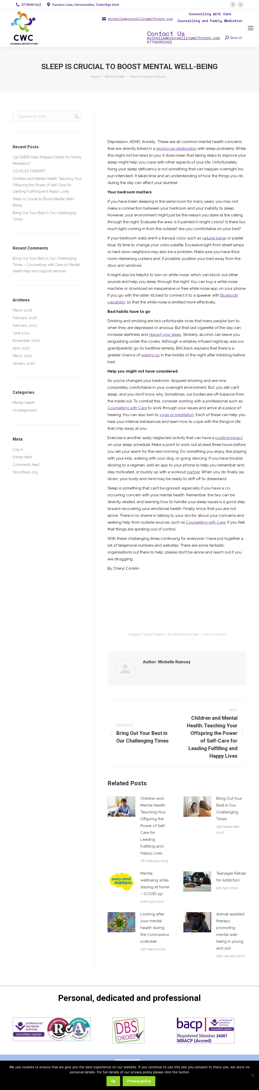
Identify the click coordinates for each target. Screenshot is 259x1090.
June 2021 (21, 333)
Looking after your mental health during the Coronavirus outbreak (154, 928)
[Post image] (121, 806)
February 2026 (25, 318)
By (183, 634)
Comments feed (26, 465)
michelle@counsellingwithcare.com (140, 19)
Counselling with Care (127, 408)
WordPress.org (25, 472)
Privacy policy (139, 1081)
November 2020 (26, 341)
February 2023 (25, 325)
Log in (18, 449)
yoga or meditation (177, 415)
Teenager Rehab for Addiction (231, 876)
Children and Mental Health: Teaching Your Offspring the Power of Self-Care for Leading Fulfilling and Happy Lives (153, 825)
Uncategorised (25, 410)
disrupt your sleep (165, 334)
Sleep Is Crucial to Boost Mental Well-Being (44, 202)
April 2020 (21, 348)
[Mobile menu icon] (250, 28)
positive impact (229, 438)
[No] (252, 1075)
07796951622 (31, 5)
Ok (113, 1081)
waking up (150, 355)
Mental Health (153, 634)
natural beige (214, 238)
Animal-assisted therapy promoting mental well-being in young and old (230, 931)
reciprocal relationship (176, 148)
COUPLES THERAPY (29, 171)
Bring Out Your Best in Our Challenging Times (229, 808)
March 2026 (22, 310)
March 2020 (22, 356)
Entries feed (22, 457)
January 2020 (24, 363)
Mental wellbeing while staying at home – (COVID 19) (154, 883)
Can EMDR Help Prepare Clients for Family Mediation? (47, 160)
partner (193, 472)
